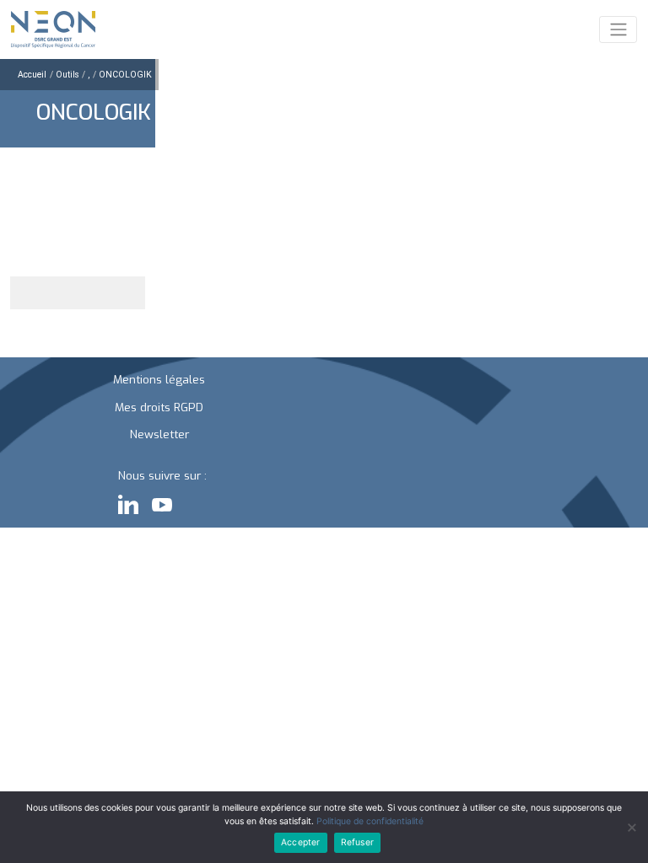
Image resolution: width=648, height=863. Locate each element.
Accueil (32, 74)
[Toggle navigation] (618, 29)
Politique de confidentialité (370, 821)
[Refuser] (631, 827)
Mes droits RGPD (159, 407)
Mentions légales (159, 379)
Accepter (301, 842)
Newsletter (159, 434)
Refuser (357, 842)
